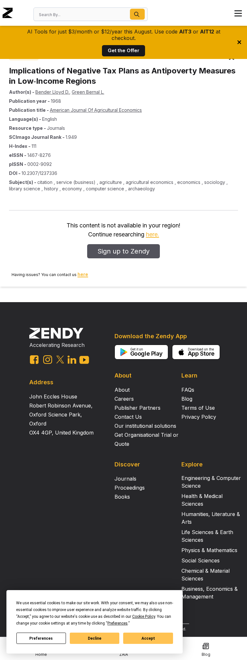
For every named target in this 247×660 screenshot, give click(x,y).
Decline (94, 638)
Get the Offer (123, 50)
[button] (137, 14)
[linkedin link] (72, 359)
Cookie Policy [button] (143, 616)
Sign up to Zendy (123, 251)
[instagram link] (47, 359)
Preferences (41, 638)
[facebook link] (34, 359)
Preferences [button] (117, 623)
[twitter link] (60, 359)
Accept (148, 638)
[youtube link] (84, 360)
